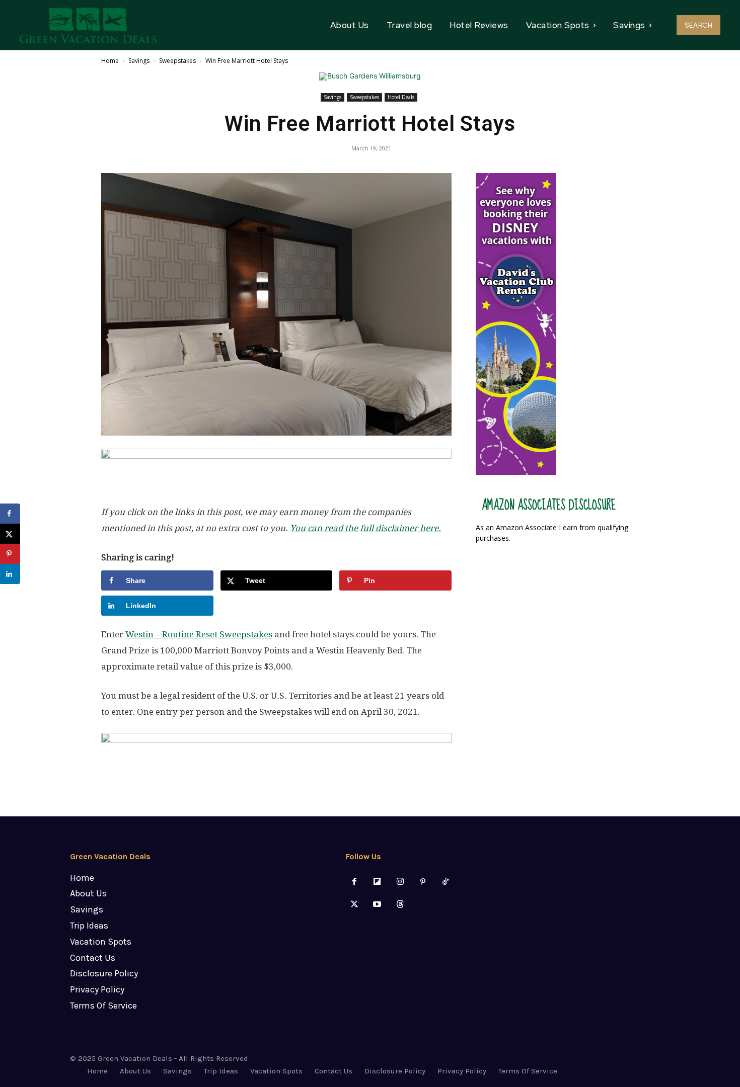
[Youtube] (377, 904)
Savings (139, 60)
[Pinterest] (422, 882)
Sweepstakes (177, 60)
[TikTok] (445, 882)
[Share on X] (10, 534)
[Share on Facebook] (10, 514)
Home (110, 60)
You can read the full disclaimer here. (365, 528)
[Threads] (400, 904)
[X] (354, 904)
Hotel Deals (401, 97)
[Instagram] (400, 882)
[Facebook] (354, 882)
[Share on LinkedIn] (10, 574)
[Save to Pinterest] (10, 554)
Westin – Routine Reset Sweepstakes (198, 634)
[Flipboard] (377, 882)
